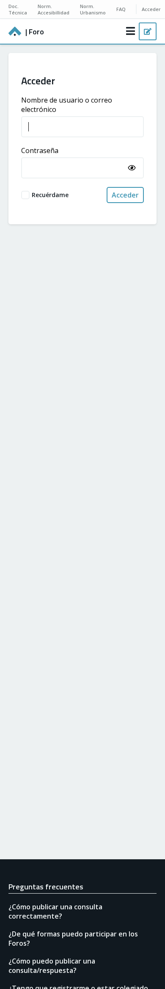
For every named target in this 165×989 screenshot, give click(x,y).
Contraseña (39, 150)
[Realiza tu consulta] (148, 31)
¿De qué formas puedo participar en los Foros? (73, 938)
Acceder (125, 195)
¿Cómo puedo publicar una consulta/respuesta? (51, 965)
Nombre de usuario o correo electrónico (66, 104)
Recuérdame (50, 195)
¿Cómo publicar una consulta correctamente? (55, 911)
